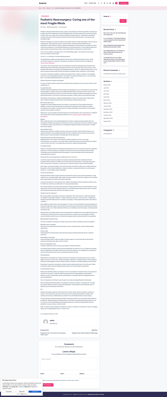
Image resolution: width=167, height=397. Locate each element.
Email (62, 373)
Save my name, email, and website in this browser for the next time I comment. (61, 380)
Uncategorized (45, 16)
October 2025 (107, 115)
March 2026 (107, 100)
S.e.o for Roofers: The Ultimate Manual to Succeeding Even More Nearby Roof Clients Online (115, 40)
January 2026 (107, 106)
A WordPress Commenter (110, 73)
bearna (42, 3)
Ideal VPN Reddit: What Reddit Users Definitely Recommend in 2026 (114, 46)
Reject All (21, 391)
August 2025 (107, 121)
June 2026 (106, 91)
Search (106, 16)
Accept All (35, 391)
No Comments (63, 27)
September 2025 (108, 118)
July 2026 (106, 88)
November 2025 (108, 112)
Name (43, 373)
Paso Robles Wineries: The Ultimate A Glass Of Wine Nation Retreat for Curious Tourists (114, 52)
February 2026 (108, 103)
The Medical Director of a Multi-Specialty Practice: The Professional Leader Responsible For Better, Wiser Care (114, 60)
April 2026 (106, 97)
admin (52, 320)
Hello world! (122, 73)
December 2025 (108, 109)
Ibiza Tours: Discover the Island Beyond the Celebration (115, 33)
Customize (9, 391)
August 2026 (107, 85)
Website (82, 373)
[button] (124, 3)
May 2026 (106, 94)
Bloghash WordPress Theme (96, 394)
